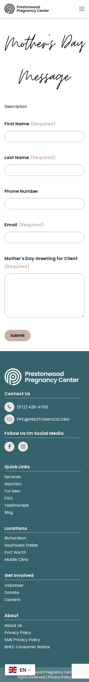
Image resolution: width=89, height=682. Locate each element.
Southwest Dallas (21, 545)
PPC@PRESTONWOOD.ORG (43, 419)
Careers (12, 599)
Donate (11, 592)
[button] (82, 9)
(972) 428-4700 (32, 407)
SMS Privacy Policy (22, 640)
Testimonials (16, 505)
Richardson (15, 538)
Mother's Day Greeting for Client (41, 262)
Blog (8, 512)
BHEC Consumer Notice (27, 647)
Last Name (30, 157)
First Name (30, 124)
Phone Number (21, 191)
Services (12, 477)
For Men (12, 491)
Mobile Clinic (16, 559)
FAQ (8, 498)
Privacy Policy (17, 632)
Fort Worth (15, 552)
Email (24, 225)
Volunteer (14, 585)
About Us (13, 625)
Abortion (13, 484)
